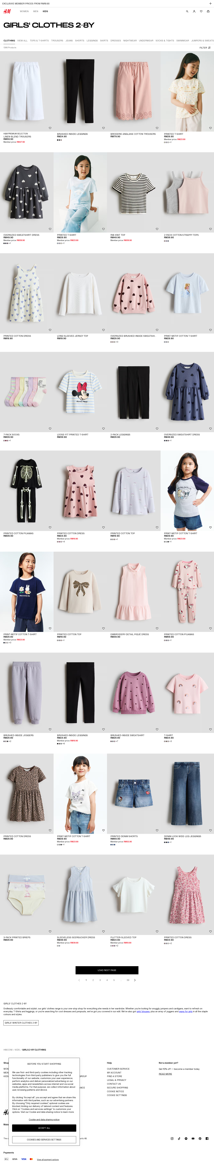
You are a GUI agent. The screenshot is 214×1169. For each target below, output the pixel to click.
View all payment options (48, 1160)
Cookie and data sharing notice (44, 1119)
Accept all (44, 1128)
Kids (45, 11)
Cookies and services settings (44, 1139)
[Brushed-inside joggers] (27, 693)
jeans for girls (185, 1011)
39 (128, 980)
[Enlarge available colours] (59, 140)
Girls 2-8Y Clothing (34, 1050)
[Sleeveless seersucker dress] (80, 895)
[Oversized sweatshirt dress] (27, 192)
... (121, 980)
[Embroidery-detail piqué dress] (134, 592)
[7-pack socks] (27, 392)
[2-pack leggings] (134, 392)
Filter (203, 47)
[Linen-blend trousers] (27, 91)
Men (35, 11)
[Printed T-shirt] (80, 192)
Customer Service (118, 1069)
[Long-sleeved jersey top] (80, 293)
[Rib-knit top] (134, 192)
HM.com (7, 1050)
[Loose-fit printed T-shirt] (80, 392)
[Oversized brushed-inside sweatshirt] (134, 293)
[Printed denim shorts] (134, 794)
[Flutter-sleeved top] (134, 895)
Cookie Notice (115, 1091)
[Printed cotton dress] (27, 293)
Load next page (107, 970)
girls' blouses (143, 1011)
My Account (114, 1072)
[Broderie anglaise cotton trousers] (134, 91)
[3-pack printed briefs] (27, 895)
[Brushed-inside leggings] (80, 91)
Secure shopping (117, 1087)
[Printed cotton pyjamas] (27, 491)
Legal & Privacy (116, 1080)
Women (24, 11)
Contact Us (114, 1084)
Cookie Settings (117, 1095)
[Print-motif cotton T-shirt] (27, 592)
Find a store (114, 1076)
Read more (165, 1074)
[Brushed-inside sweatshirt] (134, 693)
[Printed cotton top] (134, 491)
